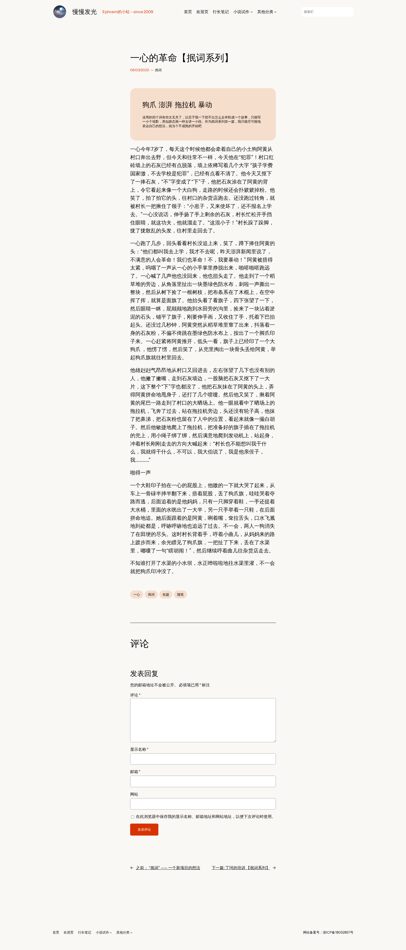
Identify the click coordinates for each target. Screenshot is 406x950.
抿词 (158, 70)
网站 (134, 794)
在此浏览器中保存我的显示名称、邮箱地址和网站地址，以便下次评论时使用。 (206, 816)
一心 (136, 594)
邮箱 (135, 771)
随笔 (180, 594)
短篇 (166, 594)
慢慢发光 (84, 11)
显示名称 (139, 749)
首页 (188, 11)
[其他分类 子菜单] (275, 12)
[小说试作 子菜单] (251, 12)
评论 (135, 695)
